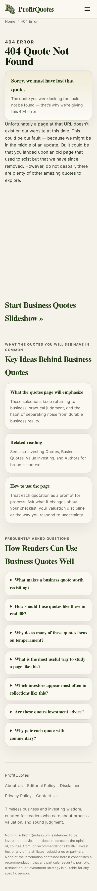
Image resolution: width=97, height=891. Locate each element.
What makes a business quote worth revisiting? (47, 583)
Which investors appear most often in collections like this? (48, 689)
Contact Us (46, 795)
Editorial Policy (41, 785)
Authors (72, 458)
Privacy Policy (18, 795)
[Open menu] (87, 9)
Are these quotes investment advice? (49, 711)
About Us (14, 785)
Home (10, 21)
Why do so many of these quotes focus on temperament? (48, 636)
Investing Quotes (43, 451)
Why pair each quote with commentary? (37, 734)
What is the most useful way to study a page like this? (47, 663)
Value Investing (40, 458)
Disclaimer (70, 785)
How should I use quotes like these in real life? (47, 610)
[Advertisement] (48, 234)
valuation (57, 508)
